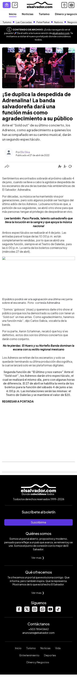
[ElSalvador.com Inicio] (39, 4)
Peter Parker (43, 22)
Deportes (50, 655)
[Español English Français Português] (71, 5)
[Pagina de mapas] (64, 5)
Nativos (58, 22)
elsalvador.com (60, 33)
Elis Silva (25, 152)
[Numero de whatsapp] (42, 611)
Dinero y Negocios (38, 662)
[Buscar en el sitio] (15, 5)
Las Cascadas (24, 22)
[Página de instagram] (34, 611)
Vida (58, 648)
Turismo (44, 14)
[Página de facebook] (19, 611)
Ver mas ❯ (37, 557)
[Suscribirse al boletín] (7, 5)
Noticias (27, 14)
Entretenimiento (29, 655)
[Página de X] (27, 611)
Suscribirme (38, 522)
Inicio (12, 14)
